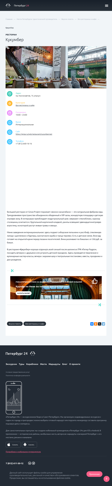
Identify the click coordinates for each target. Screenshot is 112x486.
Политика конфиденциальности (18, 375)
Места (43, 363)
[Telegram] (103, 324)
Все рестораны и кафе (25, 105)
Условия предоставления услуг (18, 372)
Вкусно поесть (15, 323)
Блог (64, 363)
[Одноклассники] (95, 324)
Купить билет (23, 293)
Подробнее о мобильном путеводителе (23, 451)
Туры (21, 363)
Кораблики (32, 363)
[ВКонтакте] (92, 324)
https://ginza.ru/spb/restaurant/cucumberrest (34, 134)
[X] (99, 324)
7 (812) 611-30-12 (14, 463)
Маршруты (54, 363)
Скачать (15, 445)
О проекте (74, 363)
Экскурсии (11, 363)
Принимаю (94, 474)
